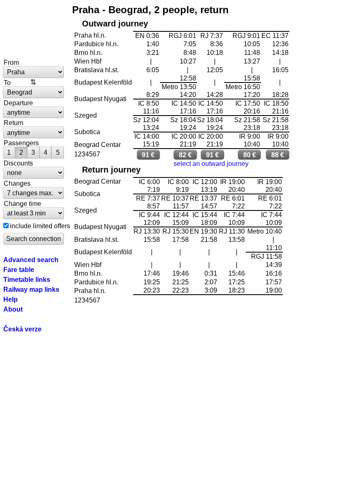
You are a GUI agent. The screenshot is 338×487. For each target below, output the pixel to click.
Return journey (111, 169)
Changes (17, 183)
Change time (22, 203)
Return (13, 122)
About (13, 309)
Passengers (21, 143)
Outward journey (115, 23)
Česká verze (22, 329)
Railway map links (31, 289)
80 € (249, 154)
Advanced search (31, 259)
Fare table (18, 269)
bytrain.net (34, 30)
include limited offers (40, 225)
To (7, 82)
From (11, 62)
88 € (277, 154)
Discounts (18, 163)
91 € (148, 154)
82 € (185, 154)
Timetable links (26, 279)
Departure (18, 102)
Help (10, 299)
